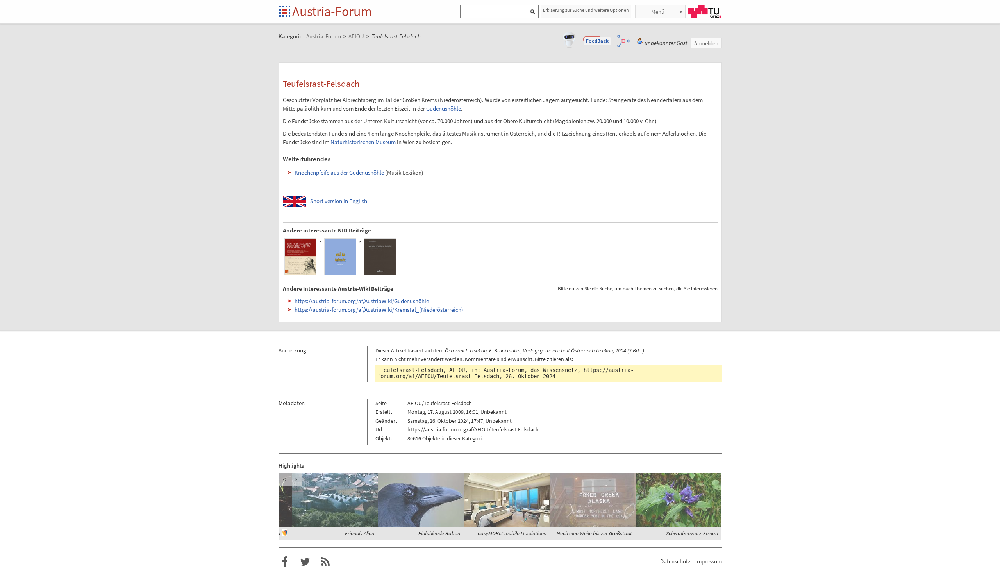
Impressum (708, 561)
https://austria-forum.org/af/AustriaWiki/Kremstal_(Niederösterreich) (379, 309)
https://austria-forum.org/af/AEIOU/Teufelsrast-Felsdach (473, 429)
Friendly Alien (359, 533)
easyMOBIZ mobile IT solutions (512, 533)
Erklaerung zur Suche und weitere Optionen (586, 10)
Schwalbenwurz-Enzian (692, 533)
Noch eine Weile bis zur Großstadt (594, 533)
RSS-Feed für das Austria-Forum (325, 562)
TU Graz (704, 11)
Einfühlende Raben (439, 533)
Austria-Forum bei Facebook (285, 562)
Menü (657, 11)
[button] (597, 41)
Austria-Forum (332, 11)
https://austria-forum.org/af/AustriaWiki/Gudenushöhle (362, 301)
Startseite (285, 12)
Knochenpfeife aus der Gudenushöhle (339, 172)
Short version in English (338, 201)
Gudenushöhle (443, 108)
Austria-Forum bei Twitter (305, 562)
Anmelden (706, 43)
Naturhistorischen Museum (363, 142)
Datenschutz (675, 561)
